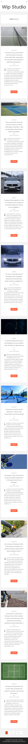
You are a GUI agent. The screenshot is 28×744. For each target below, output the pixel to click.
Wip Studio (14, 7)
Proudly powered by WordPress (18, 741)
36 (17, 732)
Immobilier (14, 197)
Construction (14, 50)
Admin (18, 65)
